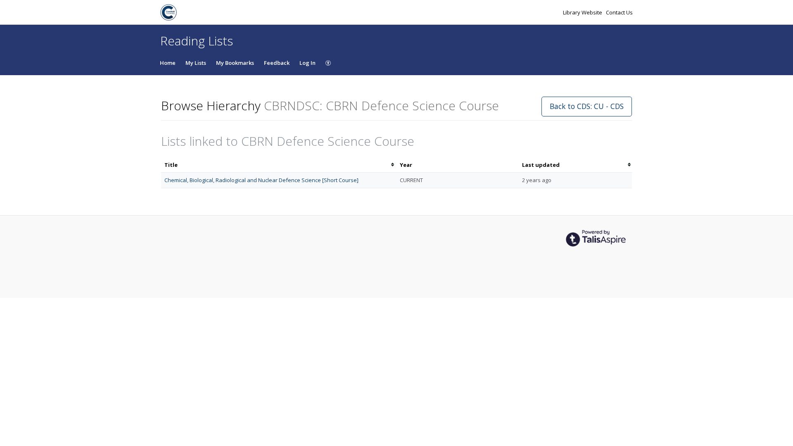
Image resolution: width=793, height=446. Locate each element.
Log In (307, 62)
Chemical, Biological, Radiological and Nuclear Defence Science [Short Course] (261, 180)
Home (168, 62)
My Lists (195, 62)
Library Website (583, 12)
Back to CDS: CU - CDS (587, 106)
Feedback (277, 62)
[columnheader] (278, 165)
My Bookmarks (235, 62)
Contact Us (619, 12)
